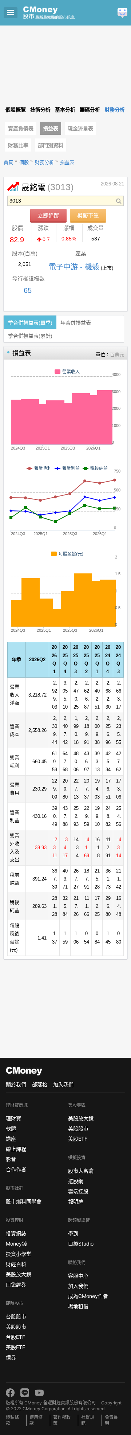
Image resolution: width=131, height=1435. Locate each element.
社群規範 (87, 1420)
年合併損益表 (75, 323)
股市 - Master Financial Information (60, 13)
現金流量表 (80, 129)
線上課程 (16, 1149)
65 (28, 290)
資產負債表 (20, 129)
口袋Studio (81, 1243)
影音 (11, 1159)
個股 (24, 162)
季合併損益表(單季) (30, 323)
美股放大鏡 (18, 1274)
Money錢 (16, 1243)
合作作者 (16, 1169)
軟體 (11, 1128)
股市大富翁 (81, 1171)
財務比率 (18, 145)
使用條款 (36, 1420)
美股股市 (16, 1327)
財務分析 (44, 162)
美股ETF (15, 1347)
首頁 (8, 162)
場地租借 (78, 1306)
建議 (122, 13)
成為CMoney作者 (88, 1296)
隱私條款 (12, 1420)
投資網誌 (16, 1233)
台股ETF (15, 1337)
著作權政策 (62, 1420)
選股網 (75, 1181)
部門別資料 (50, 145)
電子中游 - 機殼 (74, 267)
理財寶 (13, 1118)
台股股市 (16, 1316)
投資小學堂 (18, 1254)
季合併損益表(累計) (30, 336)
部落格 (39, 1084)
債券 (11, 1357)
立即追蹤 (48, 215)
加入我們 (63, 1084)
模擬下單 (88, 215)
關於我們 (16, 1084)
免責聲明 (111, 1420)
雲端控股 (78, 1191)
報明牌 (75, 1201)
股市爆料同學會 (23, 1201)
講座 (11, 1139)
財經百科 (16, 1264)
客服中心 (78, 1276)
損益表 (50, 129)
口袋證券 (16, 1284)
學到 (73, 1233)
